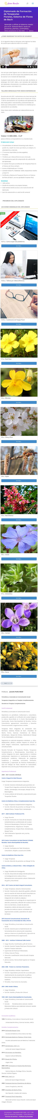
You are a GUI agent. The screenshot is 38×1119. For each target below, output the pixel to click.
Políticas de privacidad (26, 1116)
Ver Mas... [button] (19, 246)
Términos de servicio (11, 1116)
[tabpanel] (19, 558)
